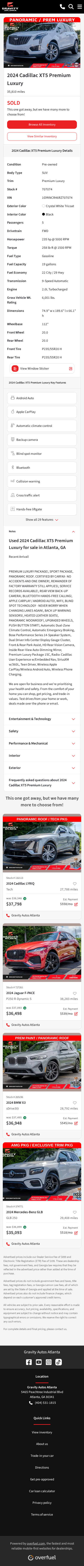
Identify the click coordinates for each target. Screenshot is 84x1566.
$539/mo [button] (69, 1011)
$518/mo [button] (69, 1230)
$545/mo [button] (69, 1120)
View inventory (42, 1432)
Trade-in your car (42, 1455)
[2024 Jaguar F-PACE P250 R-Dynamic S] (42, 952)
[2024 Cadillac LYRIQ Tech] (42, 843)
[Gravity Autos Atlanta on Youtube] (37, 1362)
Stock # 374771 (14, 1206)
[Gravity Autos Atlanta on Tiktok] (57, 1362)
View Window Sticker (34, 368)
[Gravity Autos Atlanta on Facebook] (27, 1362)
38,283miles (69, 998)
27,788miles (69, 889)
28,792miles (69, 1108)
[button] (62, 6)
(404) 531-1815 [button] (45, 1402)
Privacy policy (42, 1502)
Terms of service (42, 1514)
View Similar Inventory (42, 136)
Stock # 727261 (14, 987)
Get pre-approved (42, 1479)
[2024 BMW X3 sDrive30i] (42, 1062)
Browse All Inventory (42, 124)
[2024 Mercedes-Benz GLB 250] (42, 1171)
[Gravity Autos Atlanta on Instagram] (47, 1362)
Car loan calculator (42, 1491)
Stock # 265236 (14, 1097)
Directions (42, 1467)
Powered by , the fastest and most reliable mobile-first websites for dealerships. (42, 1546)
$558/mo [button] (69, 902)
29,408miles (69, 1218)
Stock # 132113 (14, 878)
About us (42, 1444)
